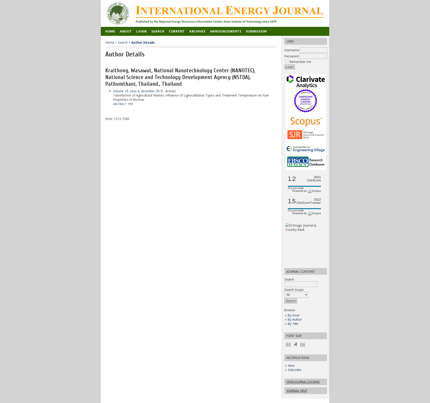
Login (141, 31)
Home (110, 31)
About (126, 31)
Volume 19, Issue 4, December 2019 (138, 91)
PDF (130, 104)
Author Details (143, 42)
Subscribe (294, 370)
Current (177, 31)
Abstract (120, 104)
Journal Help (296, 390)
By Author (295, 319)
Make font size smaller (288, 344)
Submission (256, 31)
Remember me (300, 62)
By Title (293, 324)
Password (291, 56)
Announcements (225, 31)
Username (291, 50)
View (291, 365)
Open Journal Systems (303, 382)
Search (289, 279)
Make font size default (295, 344)
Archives (197, 31)
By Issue (294, 315)
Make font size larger (302, 344)
